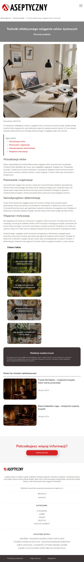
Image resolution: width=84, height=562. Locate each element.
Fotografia (42, 511)
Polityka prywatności (15, 558)
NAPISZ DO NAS (42, 453)
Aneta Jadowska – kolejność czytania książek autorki (42, 545)
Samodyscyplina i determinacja (22, 148)
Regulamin (52, 558)
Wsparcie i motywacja (18, 151)
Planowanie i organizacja (19, 145)
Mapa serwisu (35, 558)
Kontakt (42, 498)
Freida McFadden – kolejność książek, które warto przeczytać (56, 381)
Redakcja (42, 494)
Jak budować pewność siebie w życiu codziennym (24, 286)
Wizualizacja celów (17, 141)
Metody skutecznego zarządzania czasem (24, 310)
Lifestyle (42, 520)
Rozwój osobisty (19, 18)
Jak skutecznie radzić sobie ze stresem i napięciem (24, 262)
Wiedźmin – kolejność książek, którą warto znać (42, 538)
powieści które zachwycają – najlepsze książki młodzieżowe (42, 542)
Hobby (42, 514)
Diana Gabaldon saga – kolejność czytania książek (58, 407)
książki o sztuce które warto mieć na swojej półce (42, 548)
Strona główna (6, 18)
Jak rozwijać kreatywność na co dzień (24, 333)
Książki (42, 517)
